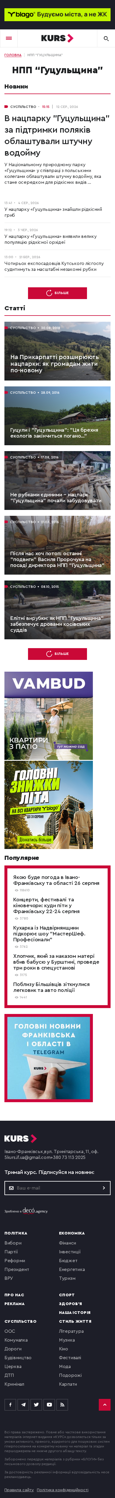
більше (62, 293)
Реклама (14, 1304)
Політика (15, 1233)
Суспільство (20, 1321)
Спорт (67, 1295)
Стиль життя (75, 1321)
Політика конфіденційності (62, 1490)
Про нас (14, 1295)
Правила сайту (19, 1490)
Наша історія (75, 1313)
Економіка (72, 1233)
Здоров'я (70, 1304)
